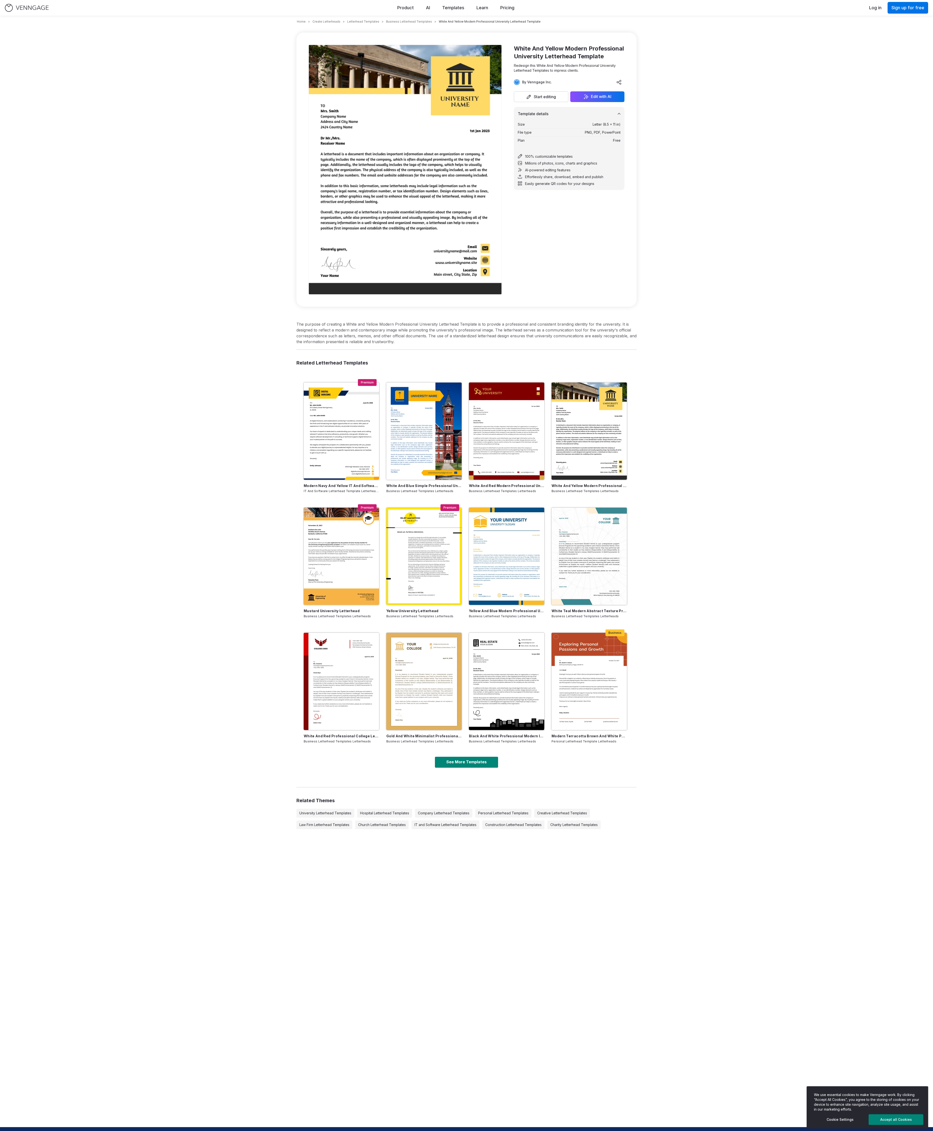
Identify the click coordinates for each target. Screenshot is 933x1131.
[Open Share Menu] (619, 82)
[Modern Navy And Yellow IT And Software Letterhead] (341, 431)
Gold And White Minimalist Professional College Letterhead (424, 736)
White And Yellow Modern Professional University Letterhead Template (589, 486)
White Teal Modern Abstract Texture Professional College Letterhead (589, 611)
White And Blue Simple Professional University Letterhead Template (424, 486)
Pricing (507, 7)
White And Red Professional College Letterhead (341, 736)
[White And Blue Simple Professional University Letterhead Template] (424, 431)
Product (405, 7)
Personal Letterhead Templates (503, 813)
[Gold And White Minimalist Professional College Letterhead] (424, 681)
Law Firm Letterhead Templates (324, 825)
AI (428, 7)
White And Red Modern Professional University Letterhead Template (506, 486)
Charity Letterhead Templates (574, 825)
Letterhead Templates (363, 21)
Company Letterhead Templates (443, 813)
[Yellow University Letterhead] (424, 556)
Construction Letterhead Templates (513, 825)
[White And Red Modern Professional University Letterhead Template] (506, 431)
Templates (453, 7)
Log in (875, 7)
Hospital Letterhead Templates (384, 813)
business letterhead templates (409, 21)
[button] (541, 96)
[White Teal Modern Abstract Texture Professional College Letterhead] (589, 556)
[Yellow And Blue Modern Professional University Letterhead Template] (506, 556)
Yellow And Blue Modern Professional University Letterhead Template (506, 611)
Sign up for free (907, 7)
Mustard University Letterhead (332, 611)
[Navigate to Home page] (27, 8)
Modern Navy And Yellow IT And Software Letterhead (341, 486)
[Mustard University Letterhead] (341, 556)
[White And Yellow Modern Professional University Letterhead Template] (589, 431)
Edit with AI (601, 96)
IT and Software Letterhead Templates (445, 825)
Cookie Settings (840, 1119)
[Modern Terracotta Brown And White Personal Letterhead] (589, 681)
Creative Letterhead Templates (562, 813)
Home (301, 21)
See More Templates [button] (466, 761)
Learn (482, 7)
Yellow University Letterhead (412, 611)
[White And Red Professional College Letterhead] (341, 681)
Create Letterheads (326, 21)
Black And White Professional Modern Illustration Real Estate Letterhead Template (506, 736)
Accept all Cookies (896, 1119)
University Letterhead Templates (325, 813)
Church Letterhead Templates (382, 825)
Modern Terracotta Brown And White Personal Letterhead (589, 736)
